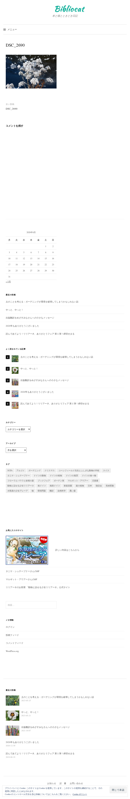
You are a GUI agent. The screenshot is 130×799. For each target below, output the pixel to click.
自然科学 (62, 490)
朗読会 (99, 485)
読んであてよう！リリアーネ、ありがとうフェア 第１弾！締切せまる (40, 333)
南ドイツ (42, 485)
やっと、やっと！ (14, 309)
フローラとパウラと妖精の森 (20, 480)
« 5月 (8, 281)
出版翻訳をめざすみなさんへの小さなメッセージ (30, 317)
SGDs (10, 470)
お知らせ (51, 783)
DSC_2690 (11, 108)
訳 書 (63, 783)
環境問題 (42, 490)
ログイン (10, 626)
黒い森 (73, 490)
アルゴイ (20, 470)
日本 (90, 485)
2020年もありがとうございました (22, 325)
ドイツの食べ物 (89, 475)
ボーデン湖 (59, 480)
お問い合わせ (76, 783)
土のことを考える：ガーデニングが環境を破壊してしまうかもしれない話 (42, 301)
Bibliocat (69, 8)
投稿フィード (12, 635)
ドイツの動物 (40, 475)
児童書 (95, 480)
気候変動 (110, 485)
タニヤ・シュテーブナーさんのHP (22, 571)
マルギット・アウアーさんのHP (21, 579)
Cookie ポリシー (80, 794)
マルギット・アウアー (78, 480)
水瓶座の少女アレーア (17, 490)
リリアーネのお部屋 (16, 587)
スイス (106, 470)
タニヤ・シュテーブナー (18, 475)
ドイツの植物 (56, 475)
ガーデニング (34, 470)
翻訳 (52, 490)
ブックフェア (44, 480)
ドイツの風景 (72, 475)
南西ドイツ (55, 485)
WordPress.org (12, 651)
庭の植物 (80, 485)
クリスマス (50, 470)
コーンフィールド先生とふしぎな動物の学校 (79, 470)
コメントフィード (14, 642)
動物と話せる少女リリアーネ (20, 485)
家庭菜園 (68, 485)
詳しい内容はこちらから (63, 549)
